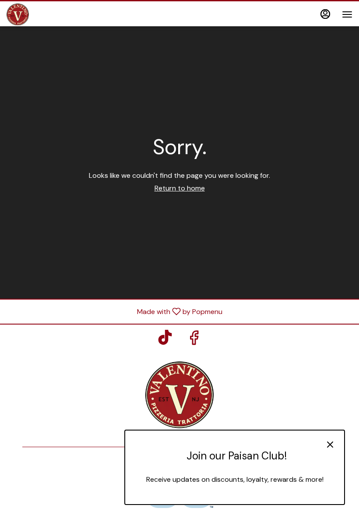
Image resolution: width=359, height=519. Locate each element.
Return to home (180, 188)
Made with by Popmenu (114, 311)
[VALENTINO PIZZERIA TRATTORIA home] (46, 14)
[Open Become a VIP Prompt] (234, 497)
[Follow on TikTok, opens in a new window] (165, 340)
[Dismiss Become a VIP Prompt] (330, 444)
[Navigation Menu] (347, 14)
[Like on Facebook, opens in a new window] (194, 340)
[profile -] (325, 14)
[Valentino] (179, 394)
